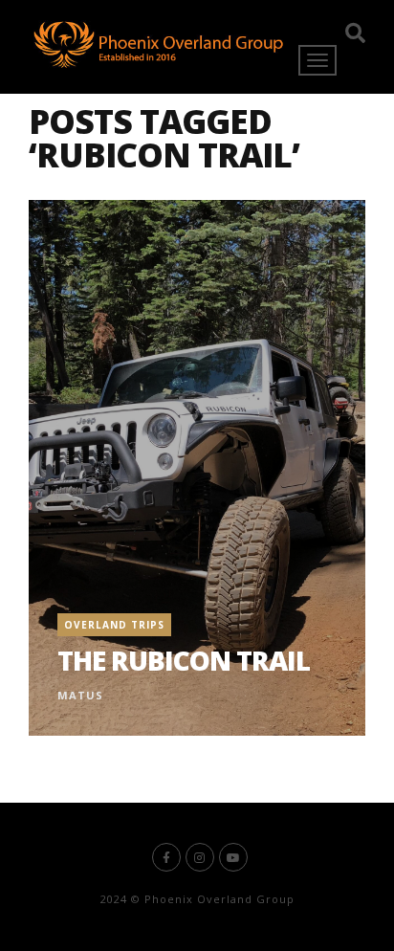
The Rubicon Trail (183, 660)
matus (80, 695)
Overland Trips (114, 624)
